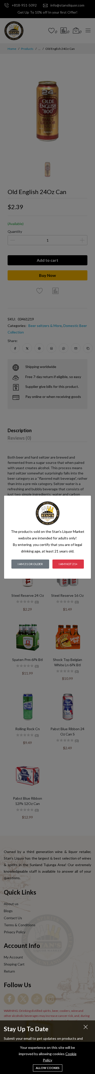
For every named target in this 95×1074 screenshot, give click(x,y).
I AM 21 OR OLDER (30, 564)
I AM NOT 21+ (68, 564)
